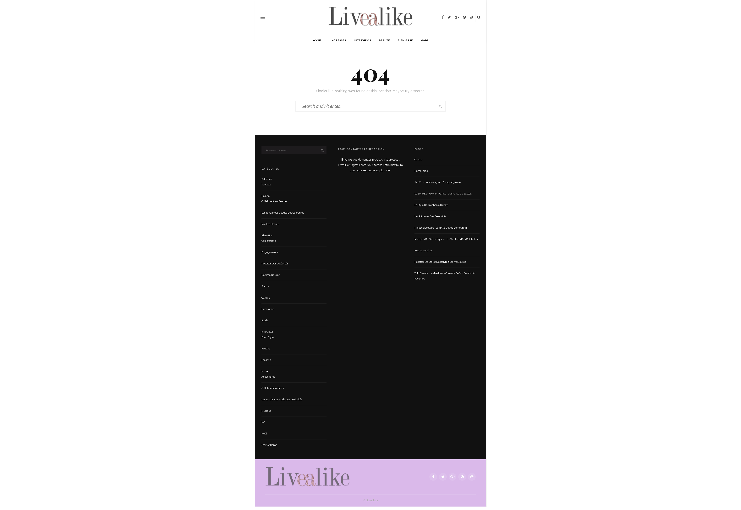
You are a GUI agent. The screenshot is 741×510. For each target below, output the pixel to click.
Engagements (269, 252)
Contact (418, 159)
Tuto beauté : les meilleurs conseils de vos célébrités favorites (444, 276)
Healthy (265, 348)
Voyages (266, 184)
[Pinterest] (464, 17)
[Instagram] (471, 17)
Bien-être (405, 40)
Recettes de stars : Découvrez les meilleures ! (440, 261)
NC (263, 422)
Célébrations (268, 240)
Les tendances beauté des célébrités (282, 212)
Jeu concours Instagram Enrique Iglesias (437, 182)
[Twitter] (449, 17)
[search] (478, 17)
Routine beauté (270, 224)
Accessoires (268, 376)
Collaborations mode (273, 388)
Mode (425, 40)
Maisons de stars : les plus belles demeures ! (440, 227)
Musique (266, 410)
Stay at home (269, 445)
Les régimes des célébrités (430, 216)
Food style (267, 337)
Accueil (318, 40)
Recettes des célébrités (274, 263)
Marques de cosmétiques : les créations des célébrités (446, 239)
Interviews (362, 40)
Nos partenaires (423, 250)
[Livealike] (307, 476)
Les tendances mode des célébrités (281, 399)
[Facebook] (443, 17)
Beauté (384, 40)
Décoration (267, 309)
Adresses (339, 40)
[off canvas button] (263, 17)
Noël (264, 433)
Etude (264, 320)
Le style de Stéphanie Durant (431, 205)
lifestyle (266, 360)
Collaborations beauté (274, 201)
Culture (265, 297)
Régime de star (270, 275)
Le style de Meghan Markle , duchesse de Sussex (443, 193)
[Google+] (457, 17)
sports (265, 286)
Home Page (421, 170)
